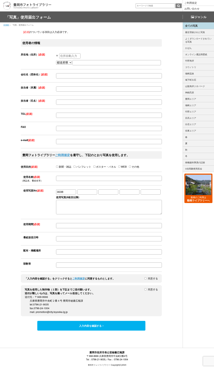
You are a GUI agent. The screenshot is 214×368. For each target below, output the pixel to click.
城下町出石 (190, 79)
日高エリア (190, 117)
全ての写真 (191, 25)
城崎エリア (190, 105)
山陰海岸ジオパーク (195, 86)
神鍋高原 (189, 92)
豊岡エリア (190, 98)
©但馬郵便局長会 (193, 168)
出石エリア (190, 124)
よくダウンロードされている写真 (198, 40)
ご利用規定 (190, 3)
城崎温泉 (189, 73)
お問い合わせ (191, 8)
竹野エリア (190, 111)
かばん (188, 47)
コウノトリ (190, 67)
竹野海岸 (189, 60)
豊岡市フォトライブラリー (99, 364)
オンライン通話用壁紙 (196, 54)
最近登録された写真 (195, 32)
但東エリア (190, 130)
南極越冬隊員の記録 (195, 162)
